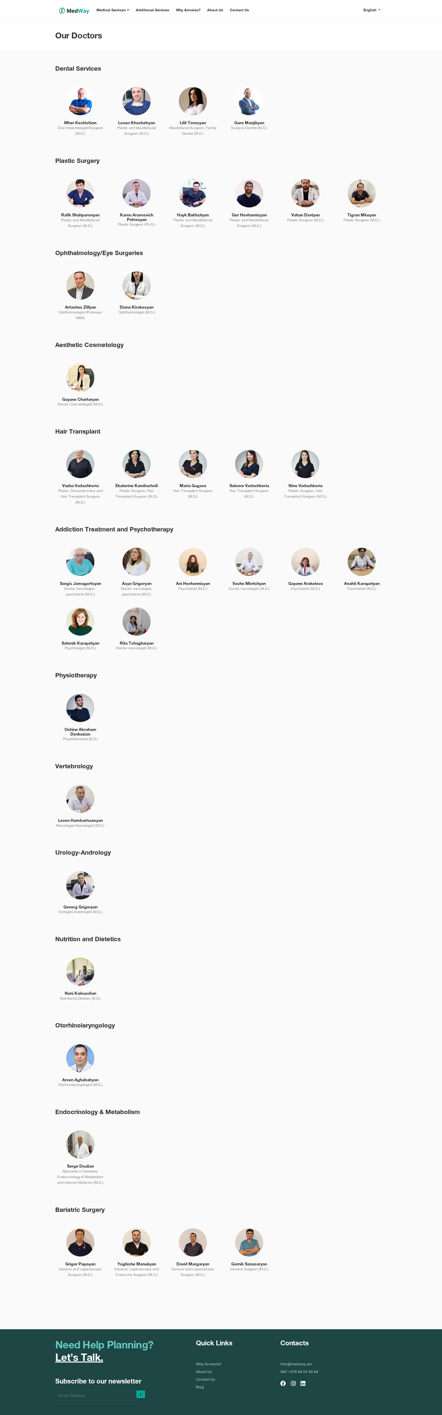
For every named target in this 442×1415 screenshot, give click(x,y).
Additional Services (152, 10)
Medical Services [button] (111, 10)
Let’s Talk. (79, 1357)
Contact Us (239, 10)
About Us (215, 10)
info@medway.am (296, 1364)
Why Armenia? (188, 10)
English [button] (370, 10)
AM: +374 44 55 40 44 (299, 1371)
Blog (200, 1387)
